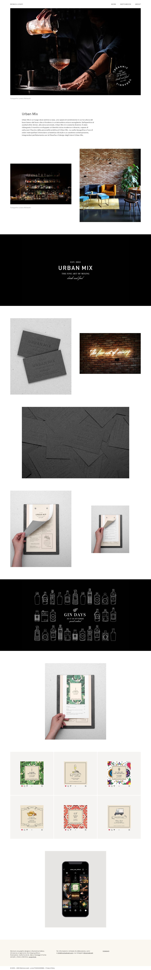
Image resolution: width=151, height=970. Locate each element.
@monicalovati (88, 953)
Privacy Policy (50, 968)
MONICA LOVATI (16, 4)
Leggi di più (32, 957)
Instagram (106, 951)
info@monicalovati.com (65, 953)
